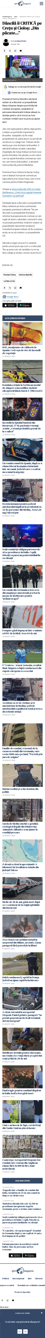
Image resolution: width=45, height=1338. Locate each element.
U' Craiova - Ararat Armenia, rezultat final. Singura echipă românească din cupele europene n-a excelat (22, 668)
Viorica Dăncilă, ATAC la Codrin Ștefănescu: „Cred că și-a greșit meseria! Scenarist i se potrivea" (21, 192)
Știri (15, 17)
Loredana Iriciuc (19, 41)
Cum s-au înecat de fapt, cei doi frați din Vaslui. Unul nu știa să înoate (21, 1127)
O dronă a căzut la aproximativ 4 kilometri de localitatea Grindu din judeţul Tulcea (20, 867)
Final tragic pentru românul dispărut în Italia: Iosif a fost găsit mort (21, 1092)
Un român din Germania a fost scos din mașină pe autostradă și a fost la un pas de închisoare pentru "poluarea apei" (21, 594)
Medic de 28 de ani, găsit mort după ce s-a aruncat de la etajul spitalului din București (21, 905)
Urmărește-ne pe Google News (24, 92)
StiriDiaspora (7, 17)
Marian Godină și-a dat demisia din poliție (20, 790)
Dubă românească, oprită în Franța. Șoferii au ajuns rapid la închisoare (20, 979)
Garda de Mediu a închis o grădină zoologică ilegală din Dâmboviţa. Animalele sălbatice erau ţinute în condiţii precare (20, 828)
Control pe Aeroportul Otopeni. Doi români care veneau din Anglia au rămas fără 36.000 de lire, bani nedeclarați (21, 1164)
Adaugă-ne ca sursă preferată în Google (24, 86)
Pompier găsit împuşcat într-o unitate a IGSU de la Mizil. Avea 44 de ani (22, 632)
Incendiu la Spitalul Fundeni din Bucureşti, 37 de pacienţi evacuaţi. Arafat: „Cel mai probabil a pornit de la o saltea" (21, 427)
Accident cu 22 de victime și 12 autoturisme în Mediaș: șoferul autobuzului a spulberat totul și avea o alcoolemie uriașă (22, 707)
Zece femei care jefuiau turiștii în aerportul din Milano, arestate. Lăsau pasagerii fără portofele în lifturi (21, 942)
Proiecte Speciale (22, 1292)
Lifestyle (39, 1278)
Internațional (18, 1278)
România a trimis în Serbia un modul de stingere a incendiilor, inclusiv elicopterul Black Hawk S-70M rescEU (22, 388)
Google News (13, 296)
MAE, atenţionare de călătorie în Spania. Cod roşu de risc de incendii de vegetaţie (21, 350)
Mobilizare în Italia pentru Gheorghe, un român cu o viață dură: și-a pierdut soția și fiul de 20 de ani (22, 1055)
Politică (5, 1278)
